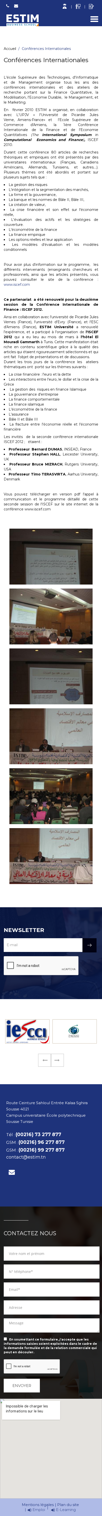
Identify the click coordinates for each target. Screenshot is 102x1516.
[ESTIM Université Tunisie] (22, 20)
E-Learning (66, 1509)
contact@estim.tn (16, 6)
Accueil (10, 48)
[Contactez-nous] (12, 1172)
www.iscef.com (17, 284)
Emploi (38, 1509)
